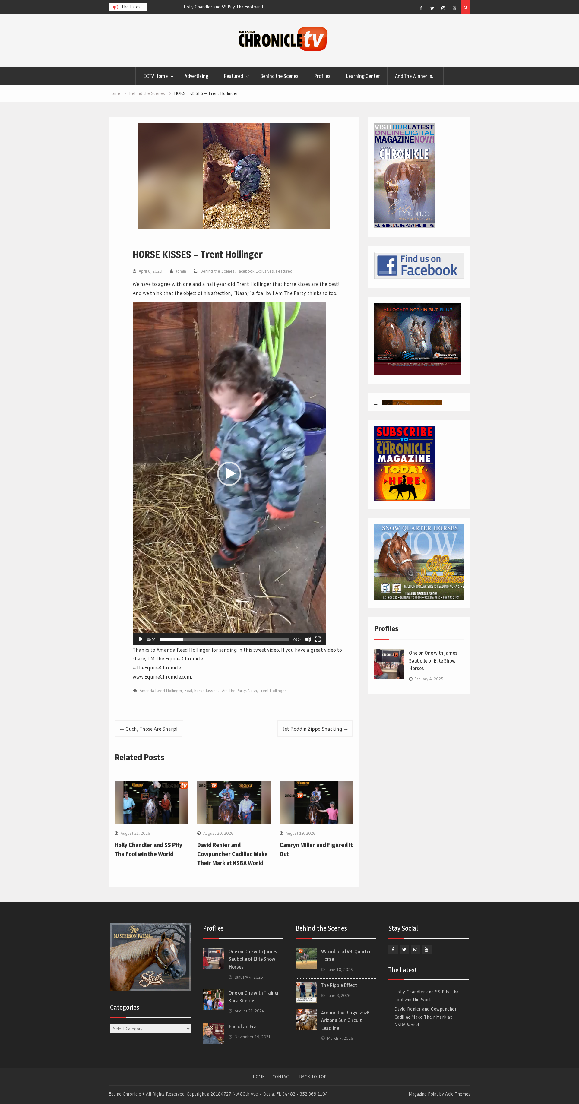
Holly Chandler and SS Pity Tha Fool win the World (201, 7)
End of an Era (243, 1026)
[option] (207, 7)
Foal (188, 690)
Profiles (322, 76)
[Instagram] (443, 8)
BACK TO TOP (313, 1076)
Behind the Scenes (279, 76)
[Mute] (308, 639)
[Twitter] (432, 8)
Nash (252, 690)
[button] (229, 474)
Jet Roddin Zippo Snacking (312, 729)
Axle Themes (457, 1094)
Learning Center (363, 76)
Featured (233, 76)
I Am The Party (233, 690)
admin (180, 271)
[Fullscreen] (318, 639)
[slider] (224, 639)
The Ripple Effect (339, 985)
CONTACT (282, 1076)
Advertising (196, 76)
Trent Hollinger (272, 690)
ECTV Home (155, 76)
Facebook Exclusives (255, 271)
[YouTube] (454, 8)
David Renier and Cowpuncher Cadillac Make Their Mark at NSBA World (232, 854)
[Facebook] (421, 8)
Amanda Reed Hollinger (161, 690)
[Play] (141, 639)
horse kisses (206, 690)
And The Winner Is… (415, 76)
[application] (229, 473)
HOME (259, 1076)
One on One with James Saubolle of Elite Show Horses (433, 660)
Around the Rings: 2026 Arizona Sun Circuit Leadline (345, 1020)
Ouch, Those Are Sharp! (151, 729)
